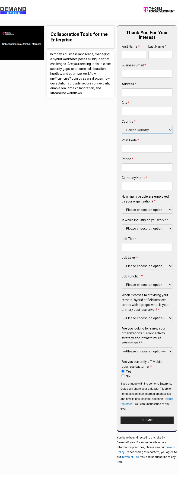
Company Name (135, 178)
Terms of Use (130, 457)
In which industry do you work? (145, 220)
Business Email (134, 65)
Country (129, 121)
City (126, 103)
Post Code (130, 140)
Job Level (130, 257)
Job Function (132, 276)
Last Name (157, 46)
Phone (128, 159)
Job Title (129, 239)
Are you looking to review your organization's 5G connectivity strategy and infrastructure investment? (143, 336)
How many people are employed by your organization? (145, 199)
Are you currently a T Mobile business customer (142, 364)
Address (129, 84)
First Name (131, 46)
